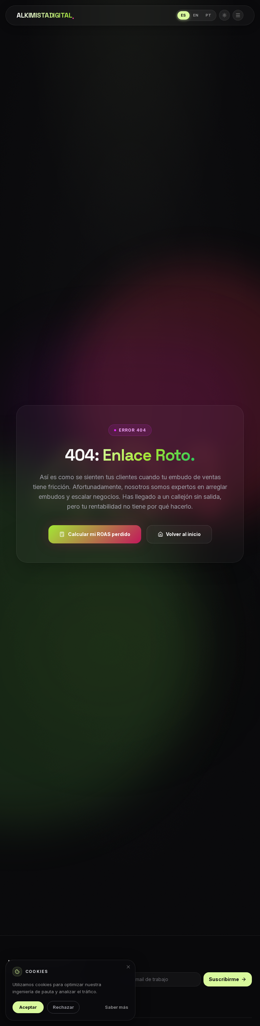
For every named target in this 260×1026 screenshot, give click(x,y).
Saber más (116, 1007)
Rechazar (63, 1007)
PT (208, 15)
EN (196, 15)
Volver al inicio (183, 534)
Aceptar (28, 1007)
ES (183, 15)
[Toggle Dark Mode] (224, 15)
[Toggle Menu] (238, 15)
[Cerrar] (128, 967)
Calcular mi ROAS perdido (99, 534)
